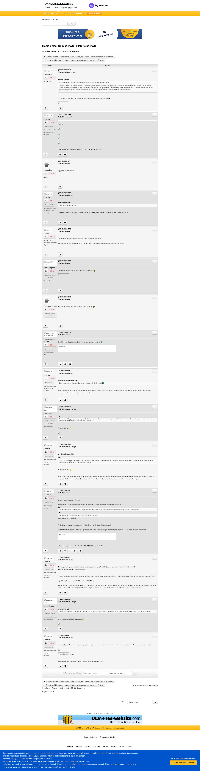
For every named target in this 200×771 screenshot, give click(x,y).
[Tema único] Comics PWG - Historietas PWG (69, 45)
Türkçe (130, 746)
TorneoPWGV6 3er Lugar (51, 315)
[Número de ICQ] (65, 364)
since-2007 (50, 126)
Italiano (105, 746)
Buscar (71, 24)
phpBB (95, 713)
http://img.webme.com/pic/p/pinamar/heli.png (72, 569)
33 (63, 51)
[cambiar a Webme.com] (98, 3)
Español (88, 746)
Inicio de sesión (94, 13)
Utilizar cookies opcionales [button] (183, 762)
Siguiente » (75, 51)
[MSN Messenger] (65, 155)
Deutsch (70, 746)
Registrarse (48, 13)
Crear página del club (108, 737)
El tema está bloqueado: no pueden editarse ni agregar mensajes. (69, 60)
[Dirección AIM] (70, 551)
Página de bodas (90, 737)
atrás (101, 60)
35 (67, 51)
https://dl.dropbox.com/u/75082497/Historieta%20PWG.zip (76, 581)
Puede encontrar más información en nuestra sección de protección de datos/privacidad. (40, 767)
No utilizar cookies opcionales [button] (183, 758)
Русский (122, 746)
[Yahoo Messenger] (75, 551)
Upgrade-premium (77, 13)
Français (97, 746)
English (79, 746)
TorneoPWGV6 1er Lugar (51, 276)
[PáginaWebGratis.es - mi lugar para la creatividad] (65, 5)
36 (70, 51)
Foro (58, 13)
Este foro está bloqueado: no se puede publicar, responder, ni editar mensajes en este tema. (79, 56)
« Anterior (52, 51)
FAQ (65, 13)
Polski (113, 746)
